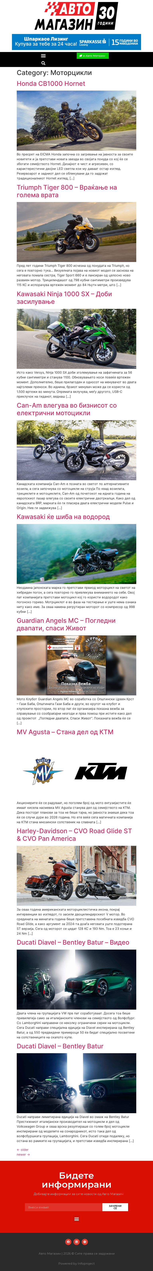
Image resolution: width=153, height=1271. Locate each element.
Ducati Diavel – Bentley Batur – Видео (73, 942)
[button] (43, 56)
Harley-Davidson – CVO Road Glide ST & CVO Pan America (74, 834)
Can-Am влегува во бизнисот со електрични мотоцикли (67, 409)
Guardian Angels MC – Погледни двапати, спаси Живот (66, 624)
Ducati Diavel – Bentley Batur (60, 1046)
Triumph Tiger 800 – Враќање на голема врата (67, 191)
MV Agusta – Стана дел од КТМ (65, 732)
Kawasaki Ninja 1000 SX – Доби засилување (64, 297)
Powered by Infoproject (76, 1263)
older (22, 1150)
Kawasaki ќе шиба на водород (63, 517)
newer (23, 1154)
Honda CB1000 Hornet (51, 83)
